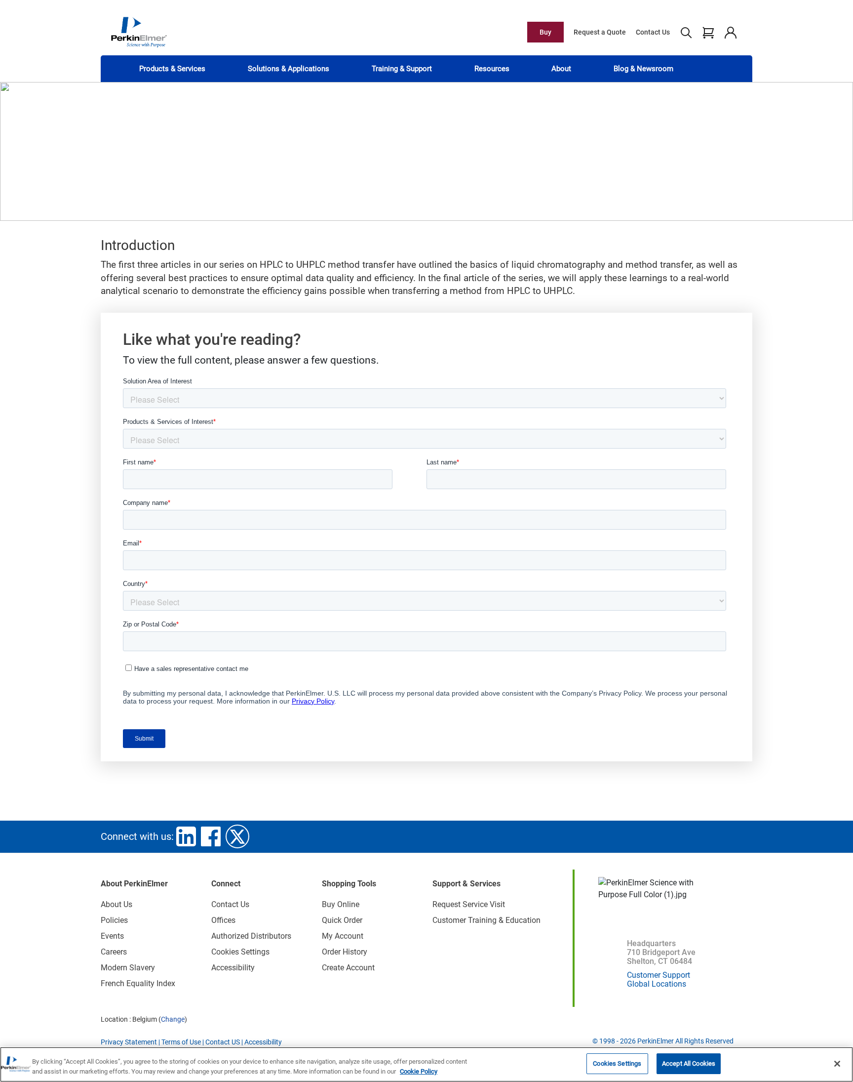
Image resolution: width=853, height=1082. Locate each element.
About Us (116, 904)
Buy (545, 32)
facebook (211, 836)
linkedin (186, 836)
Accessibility (233, 967)
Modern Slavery (128, 967)
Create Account (348, 967)
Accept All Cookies (688, 1063)
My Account (342, 936)
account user (730, 32)
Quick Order (342, 920)
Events (112, 936)
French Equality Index (138, 983)
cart (708, 32)
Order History (344, 952)
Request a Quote (600, 32)
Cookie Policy (418, 1071)
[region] (426, 1064)
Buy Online (340, 904)
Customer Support (658, 975)
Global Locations (656, 984)
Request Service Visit (468, 904)
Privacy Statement (129, 1042)
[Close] (837, 1064)
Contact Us (653, 32)
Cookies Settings (617, 1063)
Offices (223, 920)
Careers (114, 952)
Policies (114, 920)
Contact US (222, 1042)
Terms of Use (181, 1042)
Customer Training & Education (486, 920)
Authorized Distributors (251, 936)
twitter (237, 836)
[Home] (139, 31)
